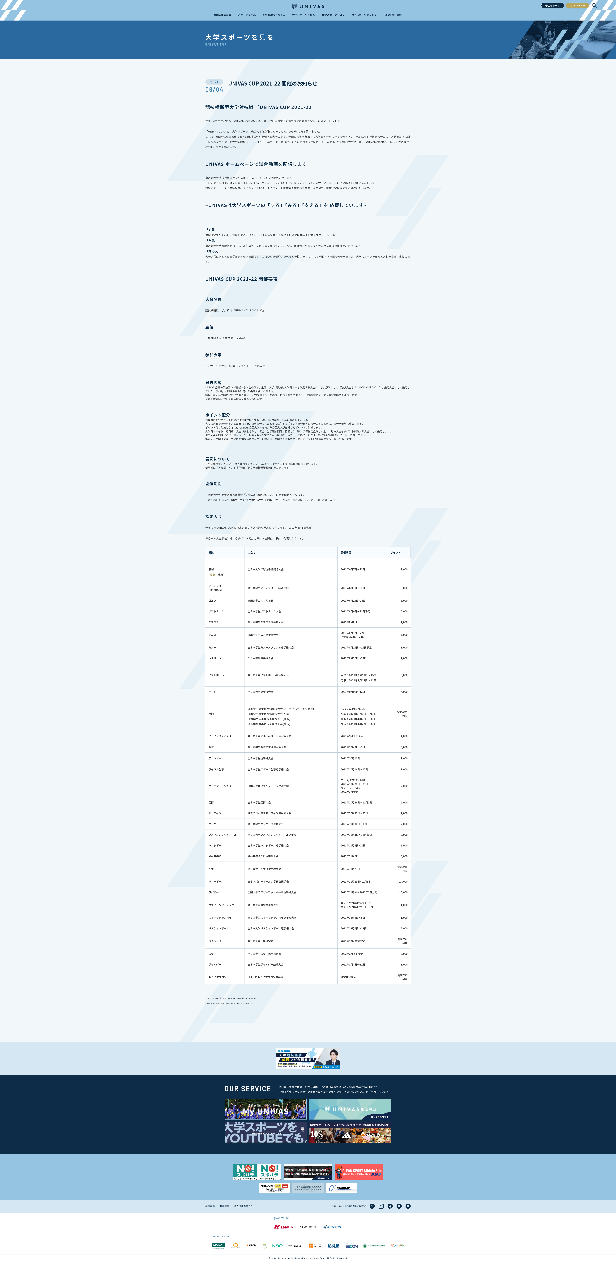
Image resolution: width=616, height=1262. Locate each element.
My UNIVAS (580, 5)
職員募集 (224, 1206)
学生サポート (552, 5)
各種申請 (210, 1206)
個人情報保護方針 (243, 1206)
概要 (212, 574)
